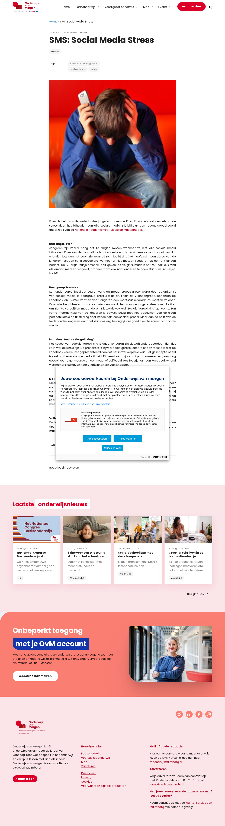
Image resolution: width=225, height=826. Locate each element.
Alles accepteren (97, 438)
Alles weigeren (128, 438)
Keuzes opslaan (112, 447)
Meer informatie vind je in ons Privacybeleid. (85, 404)
